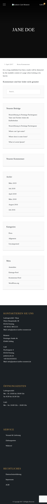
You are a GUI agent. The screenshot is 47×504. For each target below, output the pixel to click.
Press (10, 233)
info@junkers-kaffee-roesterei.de (19, 330)
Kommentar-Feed (15, 278)
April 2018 (12, 194)
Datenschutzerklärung (13, 474)
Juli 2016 (12, 210)
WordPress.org (14, 283)
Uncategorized (14, 244)
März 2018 (12, 199)
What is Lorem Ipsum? (17, 142)
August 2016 (13, 204)
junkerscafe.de (8, 356)
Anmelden (12, 267)
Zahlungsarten (11, 440)
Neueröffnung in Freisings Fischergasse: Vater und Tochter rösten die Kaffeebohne (23, 118)
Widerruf (9, 446)
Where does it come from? (18, 137)
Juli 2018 (12, 188)
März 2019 (12, 183)
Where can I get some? (17, 131)
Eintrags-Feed (13, 272)
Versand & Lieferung (13, 435)
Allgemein (12, 238)
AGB (7, 485)
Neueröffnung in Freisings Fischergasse (23, 126)
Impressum (10, 479)
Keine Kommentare (23, 64)
